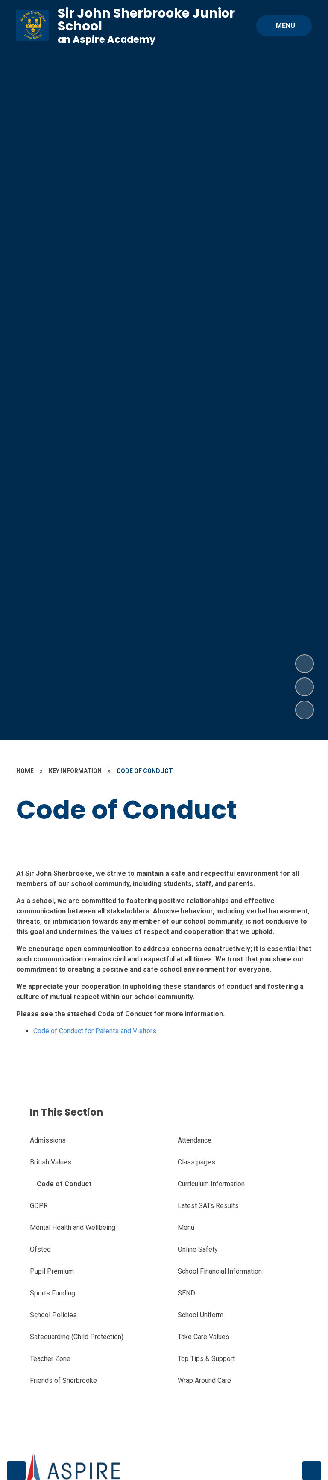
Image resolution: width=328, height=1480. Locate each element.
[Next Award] (311, 1470)
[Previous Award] (16, 1470)
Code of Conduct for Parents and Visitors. (95, 1031)
